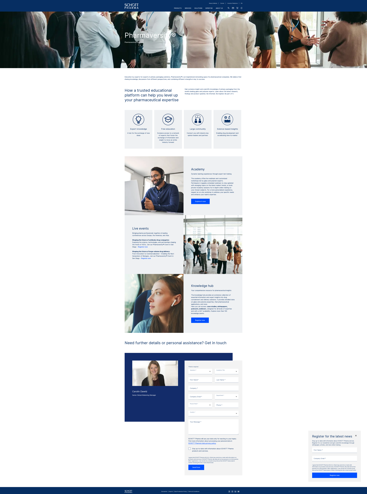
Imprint (171, 491)
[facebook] (229, 491)
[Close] (356, 435)
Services (188, 8)
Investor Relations (232, 3)
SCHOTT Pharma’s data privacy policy (202, 443)
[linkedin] (235, 491)
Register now (143, 247)
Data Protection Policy (180, 491)
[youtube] (238, 491)
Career (222, 3)
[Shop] (237, 8)
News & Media (213, 3)
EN (241, 3)
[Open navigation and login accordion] (241, 8)
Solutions (198, 8)
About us (219, 8)
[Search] (228, 8)
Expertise (209, 8)
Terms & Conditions (193, 491)
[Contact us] (233, 8)
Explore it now (200, 201)
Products (177, 8)
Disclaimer (164, 491)
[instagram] (232, 491)
